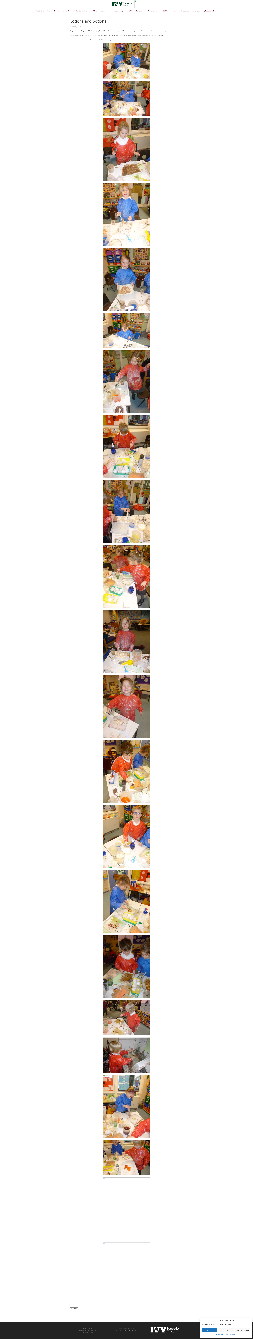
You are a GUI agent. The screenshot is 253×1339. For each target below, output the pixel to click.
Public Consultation (43, 11)
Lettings (196, 11)
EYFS (130, 11)
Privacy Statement (230, 1334)
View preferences (243, 1330)
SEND (165, 11)
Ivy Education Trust (210, 11)
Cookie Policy (220, 1334)
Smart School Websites (130, 1330)
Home (56, 11)
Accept (209, 1330)
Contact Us (185, 11)
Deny (226, 1330)
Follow (75, 1308)
